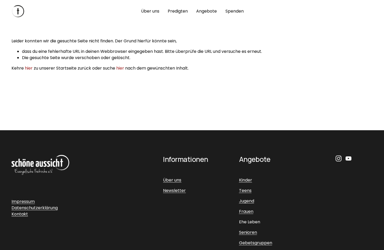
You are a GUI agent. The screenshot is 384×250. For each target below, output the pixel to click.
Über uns (150, 11)
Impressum (23, 201)
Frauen (246, 211)
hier (29, 68)
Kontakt (19, 214)
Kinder (245, 180)
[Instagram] (338, 158)
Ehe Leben (249, 222)
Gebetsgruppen (255, 243)
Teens (245, 191)
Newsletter (174, 191)
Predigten (178, 11)
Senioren (248, 232)
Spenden (234, 11)
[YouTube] (348, 158)
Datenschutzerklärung (34, 208)
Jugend (246, 201)
